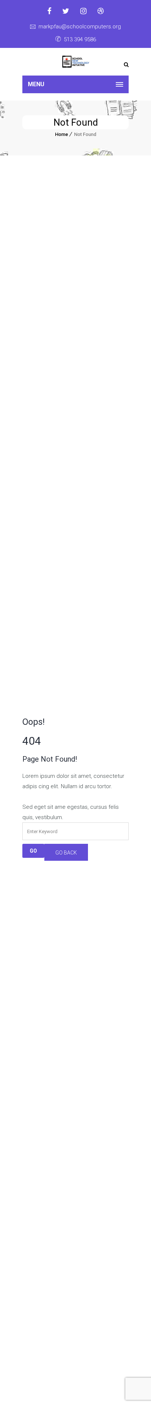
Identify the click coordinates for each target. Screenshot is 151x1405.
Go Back (66, 853)
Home (61, 134)
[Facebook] (49, 11)
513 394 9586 (80, 39)
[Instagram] (83, 11)
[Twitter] (66, 11)
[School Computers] (75, 61)
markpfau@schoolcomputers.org (79, 26)
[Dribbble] (100, 11)
